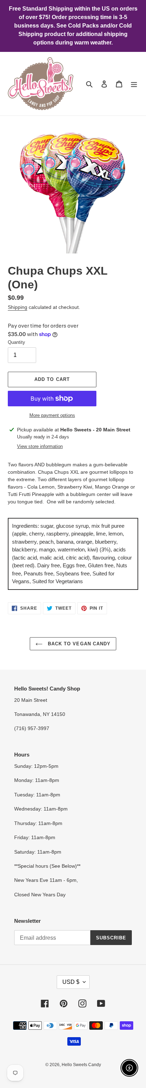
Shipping (17, 307)
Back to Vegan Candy (78, 643)
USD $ (70, 982)
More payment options (52, 415)
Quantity (16, 342)
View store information (40, 446)
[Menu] (134, 83)
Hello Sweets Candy (81, 1064)
